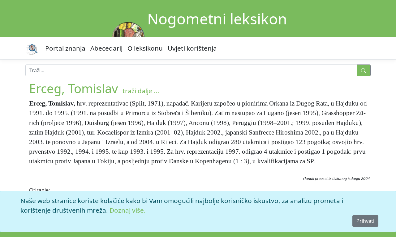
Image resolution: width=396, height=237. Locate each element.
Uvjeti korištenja (192, 48)
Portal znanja (65, 48)
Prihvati (365, 221)
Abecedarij (106, 48)
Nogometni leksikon (217, 19)
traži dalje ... (141, 90)
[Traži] (364, 70)
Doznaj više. (128, 210)
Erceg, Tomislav (73, 88)
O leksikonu (145, 48)
